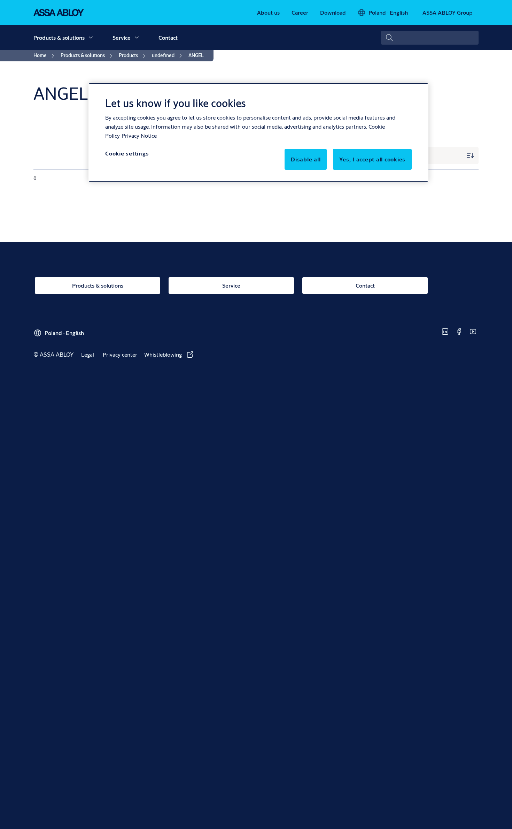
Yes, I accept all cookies (372, 159)
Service (122, 37)
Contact (168, 37)
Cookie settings (127, 153)
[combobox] (430, 38)
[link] (268, 12)
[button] (90, 37)
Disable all (305, 159)
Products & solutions (59, 37)
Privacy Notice (139, 135)
